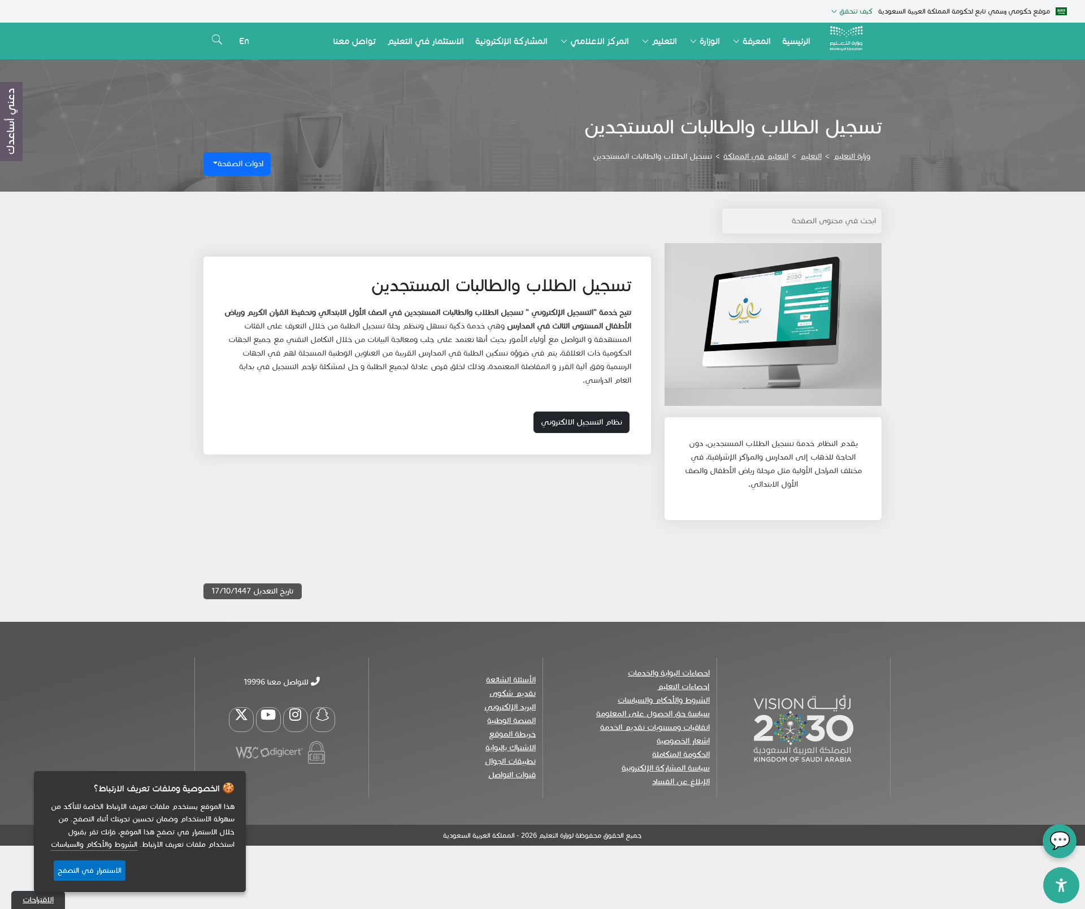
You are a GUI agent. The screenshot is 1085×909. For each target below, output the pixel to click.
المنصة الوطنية (511, 720)
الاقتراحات (38, 899)
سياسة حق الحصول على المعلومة (653, 713)
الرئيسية (796, 41)
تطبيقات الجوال (510, 761)
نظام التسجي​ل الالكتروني (581, 422)
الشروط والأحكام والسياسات (664, 700)
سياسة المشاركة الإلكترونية (666, 768)
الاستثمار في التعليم (425, 41)
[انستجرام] (295, 719)
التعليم (664, 41)
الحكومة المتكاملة (681, 754)
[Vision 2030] (803, 727)
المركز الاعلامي (599, 41)
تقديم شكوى (512, 693)
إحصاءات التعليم (683, 686)
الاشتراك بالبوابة (510, 747)
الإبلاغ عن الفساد (681, 781)
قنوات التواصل (512, 775)
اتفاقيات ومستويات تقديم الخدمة (655, 727)
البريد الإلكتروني (510, 707)
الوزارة (710, 41)
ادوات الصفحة (240, 163)
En (244, 41)
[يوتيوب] (268, 719)
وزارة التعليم (851, 156)
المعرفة (757, 41)
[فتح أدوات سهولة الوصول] (1061, 885)
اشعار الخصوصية (683, 741)
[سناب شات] (322, 719)
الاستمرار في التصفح (89, 870)
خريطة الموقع (512, 734)
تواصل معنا (354, 41)
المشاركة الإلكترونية (511, 41)
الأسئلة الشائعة (511, 680)
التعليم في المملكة (755, 156)
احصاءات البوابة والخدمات (669, 673)
